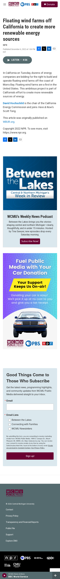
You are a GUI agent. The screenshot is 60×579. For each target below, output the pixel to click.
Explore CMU (11, 541)
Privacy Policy (12, 516)
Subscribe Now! (30, 241)
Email (9, 401)
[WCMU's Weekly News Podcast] (30, 183)
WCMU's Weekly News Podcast (30, 216)
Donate (51, 4)
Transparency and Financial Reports (22, 522)
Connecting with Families (25, 424)
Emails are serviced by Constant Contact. (29, 446)
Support (9, 535)
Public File (10, 528)
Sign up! (30, 456)
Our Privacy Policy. (38, 448)
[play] (4, 575)
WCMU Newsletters (22, 428)
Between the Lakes (21, 419)
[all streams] (56, 575)
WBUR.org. (9, 121)
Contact (9, 510)
